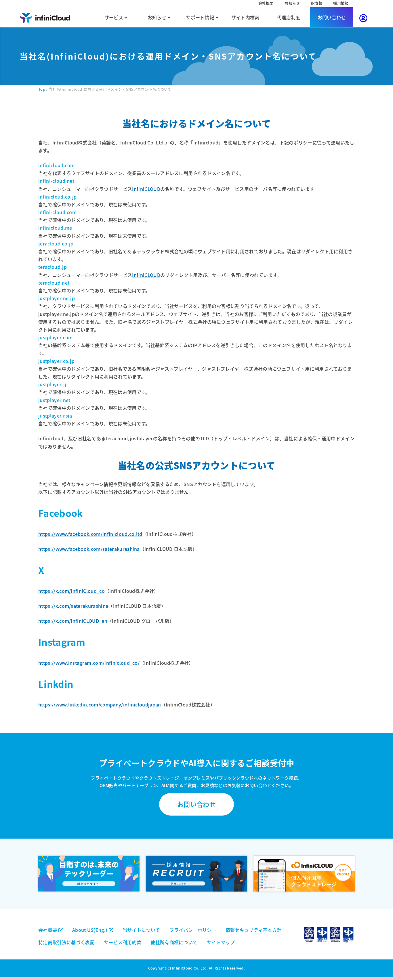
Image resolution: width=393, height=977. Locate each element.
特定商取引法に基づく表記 (66, 942)
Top (41, 89)
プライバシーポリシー (192, 929)
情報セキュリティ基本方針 (254, 929)
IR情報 (316, 3)
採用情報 (340, 3)
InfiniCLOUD (146, 188)
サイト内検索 (245, 17)
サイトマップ (221, 942)
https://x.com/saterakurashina (73, 605)
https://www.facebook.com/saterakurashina (89, 548)
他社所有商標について (173, 942)
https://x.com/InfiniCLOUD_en (72, 620)
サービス (114, 17)
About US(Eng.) (90, 929)
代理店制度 (288, 17)
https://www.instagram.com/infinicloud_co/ (89, 662)
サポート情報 (200, 17)
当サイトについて (141, 929)
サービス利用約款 (123, 942)
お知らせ (292, 3)
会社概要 (266, 3)
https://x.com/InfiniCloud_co (71, 590)
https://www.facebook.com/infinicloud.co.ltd (90, 533)
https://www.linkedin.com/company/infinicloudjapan (99, 704)
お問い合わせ (332, 17)
